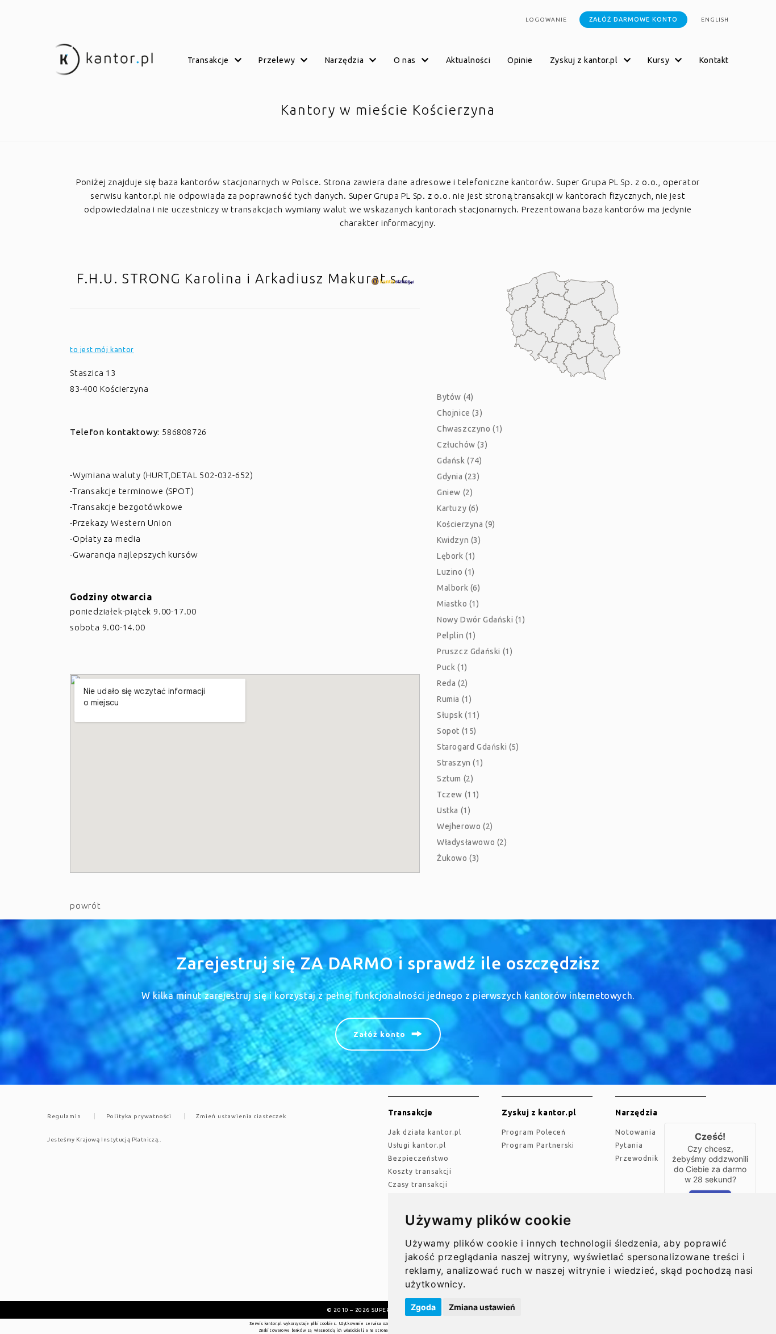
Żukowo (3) (458, 858)
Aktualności (468, 60)
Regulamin (64, 1116)
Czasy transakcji (418, 1184)
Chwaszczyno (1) (470, 428)
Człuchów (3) (462, 444)
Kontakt (714, 60)
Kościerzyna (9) (466, 524)
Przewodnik (636, 1158)
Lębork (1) (456, 556)
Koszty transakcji (420, 1171)
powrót (85, 905)
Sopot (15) (457, 730)
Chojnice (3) (459, 412)
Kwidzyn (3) (459, 540)
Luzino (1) (456, 571)
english (715, 19)
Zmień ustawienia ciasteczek (241, 1116)
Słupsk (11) (458, 715)
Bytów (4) (455, 397)
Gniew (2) (455, 492)
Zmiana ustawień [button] (482, 1307)
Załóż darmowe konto (633, 19)
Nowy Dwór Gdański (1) (481, 619)
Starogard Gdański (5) (478, 746)
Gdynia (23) (458, 476)
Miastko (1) (458, 603)
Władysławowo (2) (472, 842)
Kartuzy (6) (458, 508)
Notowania (635, 1132)
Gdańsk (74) (459, 460)
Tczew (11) (458, 794)
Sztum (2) (455, 778)
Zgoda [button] (423, 1307)
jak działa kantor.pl (424, 1132)
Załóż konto (379, 1034)
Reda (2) (452, 683)
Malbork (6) (459, 587)
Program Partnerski (538, 1145)
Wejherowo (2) (465, 826)
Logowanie (546, 19)
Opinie (520, 60)
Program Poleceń (534, 1132)
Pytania (629, 1145)
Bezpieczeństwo (418, 1158)
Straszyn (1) (460, 762)
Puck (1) (452, 667)
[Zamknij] (756, 1123)
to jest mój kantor (102, 349)
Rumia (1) (454, 699)
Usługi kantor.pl (417, 1145)
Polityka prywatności (139, 1116)
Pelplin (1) (456, 635)
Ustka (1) (453, 810)
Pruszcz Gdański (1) (474, 651)
